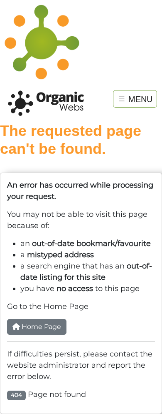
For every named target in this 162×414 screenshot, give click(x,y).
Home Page (40, 327)
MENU (139, 98)
